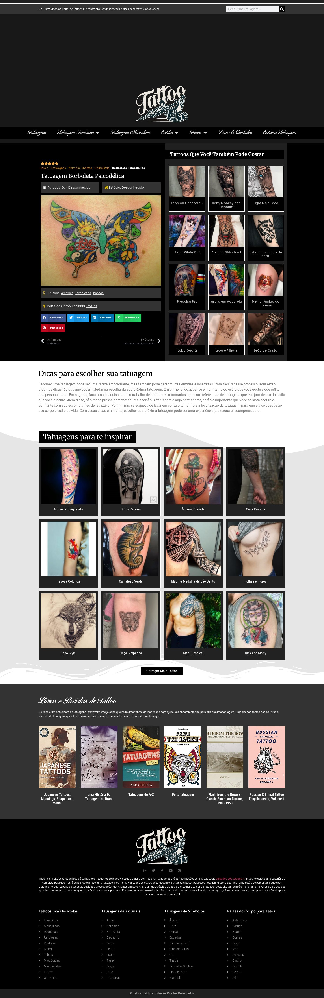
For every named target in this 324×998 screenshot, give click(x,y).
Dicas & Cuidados (235, 133)
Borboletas (102, 168)
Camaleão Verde (131, 581)
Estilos (167, 133)
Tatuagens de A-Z (141, 794)
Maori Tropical (193, 653)
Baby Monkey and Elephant (226, 205)
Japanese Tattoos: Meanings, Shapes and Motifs (57, 798)
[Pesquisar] (282, 9)
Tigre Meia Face (265, 203)
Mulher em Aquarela (68, 509)
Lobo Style (68, 653)
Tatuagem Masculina (130, 133)
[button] (53, 318)
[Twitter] (153, 870)
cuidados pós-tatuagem (230, 878)
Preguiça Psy (187, 301)
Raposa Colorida (68, 581)
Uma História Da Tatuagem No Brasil (99, 796)
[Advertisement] (162, 52)
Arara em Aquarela (226, 301)
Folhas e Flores (255, 581)
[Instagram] (145, 870)
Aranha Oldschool (226, 252)
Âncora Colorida (193, 509)
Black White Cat (187, 252)
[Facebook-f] (162, 870)
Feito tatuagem (183, 794)
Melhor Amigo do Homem (265, 303)
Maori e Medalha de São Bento (193, 581)
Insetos (87, 168)
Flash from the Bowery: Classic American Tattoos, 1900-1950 (224, 798)
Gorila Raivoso (131, 509)
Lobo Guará (187, 350)
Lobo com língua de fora (266, 254)
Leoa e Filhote (226, 350)
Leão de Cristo (265, 350)
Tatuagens (37, 133)
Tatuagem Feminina (75, 133)
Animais (74, 168)
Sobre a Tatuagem (279, 133)
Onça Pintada (255, 509)
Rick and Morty (255, 653)
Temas (195, 133)
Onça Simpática (131, 653)
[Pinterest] (179, 870)
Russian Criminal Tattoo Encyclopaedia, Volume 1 (267, 796)
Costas (91, 306)
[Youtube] (170, 870)
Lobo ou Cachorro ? (187, 203)
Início (44, 168)
